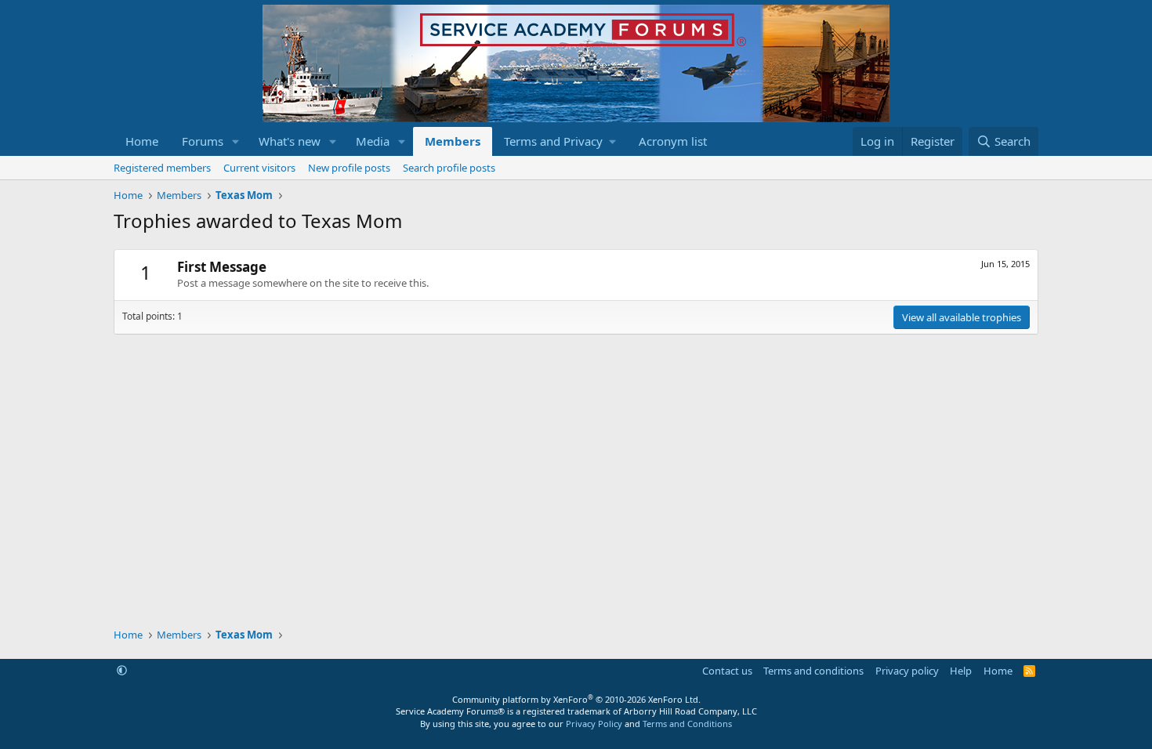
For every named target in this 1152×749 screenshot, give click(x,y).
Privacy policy (907, 671)
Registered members (162, 168)
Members (452, 141)
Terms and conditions (813, 671)
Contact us (727, 671)
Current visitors (259, 168)
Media (372, 141)
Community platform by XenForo (576, 699)
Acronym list (673, 141)
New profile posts (349, 168)
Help (961, 671)
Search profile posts (449, 168)
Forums (202, 141)
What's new (290, 141)
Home (141, 141)
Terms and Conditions (687, 723)
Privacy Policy (594, 723)
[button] (236, 141)
